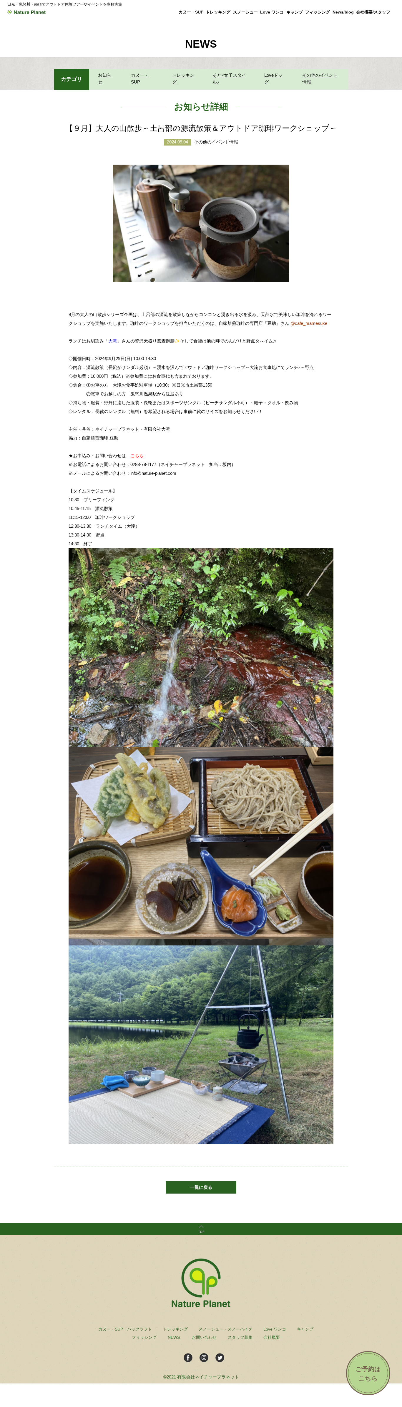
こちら (137, 455)
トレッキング (183, 78)
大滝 (112, 340)
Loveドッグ (273, 78)
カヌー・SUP (140, 78)
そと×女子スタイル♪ (229, 78)
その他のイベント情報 (320, 78)
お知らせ (104, 78)
